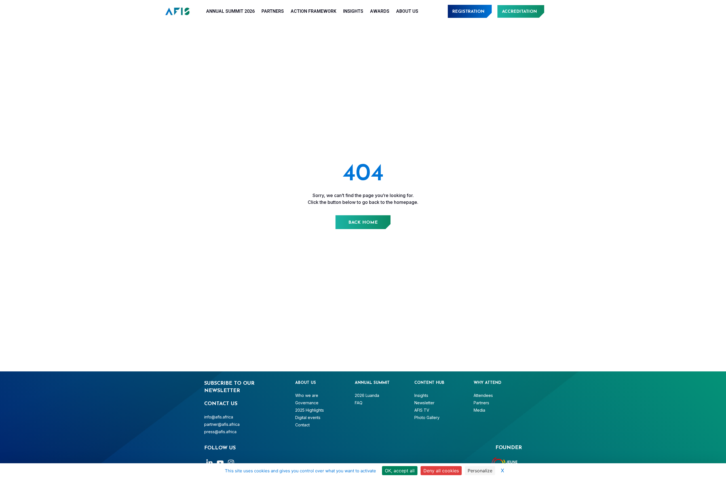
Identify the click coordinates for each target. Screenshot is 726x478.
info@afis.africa (218, 416)
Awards (379, 11)
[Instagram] (231, 463)
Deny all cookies (441, 470)
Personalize (480, 470)
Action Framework (313, 11)
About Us (407, 11)
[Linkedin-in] (209, 463)
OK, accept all (400, 470)
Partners (272, 11)
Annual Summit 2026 (230, 11)
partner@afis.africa (222, 424)
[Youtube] (220, 463)
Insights (353, 11)
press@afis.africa (220, 431)
